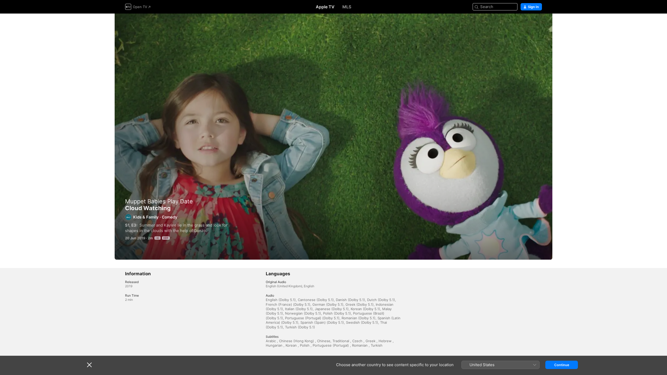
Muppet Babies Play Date (159, 201)
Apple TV (325, 6)
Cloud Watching (333, 137)
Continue (561, 365)
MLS (346, 6)
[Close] (89, 364)
